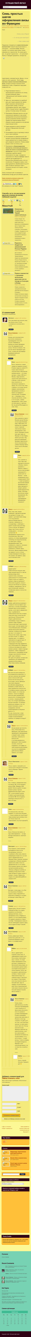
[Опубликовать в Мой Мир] (17, 200)
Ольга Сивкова (10, 27)
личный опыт (16, 25)
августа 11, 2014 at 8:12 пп (19, 906)
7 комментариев (15, 1159)
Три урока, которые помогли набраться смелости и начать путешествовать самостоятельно (14, 1302)
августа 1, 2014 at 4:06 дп (21, 846)
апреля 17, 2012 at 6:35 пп (22, 725)
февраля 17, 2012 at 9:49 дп (20, 566)
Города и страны (9, 25)
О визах (21, 25)
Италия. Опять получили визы (18, 1158)
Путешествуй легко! (15, 3)
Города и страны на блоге (8, 1181)
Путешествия (26, 25)
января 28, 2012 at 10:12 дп (21, 362)
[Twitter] (16, 184)
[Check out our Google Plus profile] (16, 1141)
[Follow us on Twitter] (8, 1141)
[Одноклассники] (17, 184)
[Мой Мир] (19, 184)
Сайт (18, 1111)
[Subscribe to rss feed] (4, 1141)
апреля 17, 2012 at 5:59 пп (19, 670)
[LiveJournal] (21, 184)
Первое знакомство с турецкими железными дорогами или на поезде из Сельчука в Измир (21, 278)
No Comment (14, 1166)
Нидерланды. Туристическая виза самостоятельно (18, 1152)
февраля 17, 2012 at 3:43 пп (19, 600)
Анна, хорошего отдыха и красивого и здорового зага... (15, 1282)
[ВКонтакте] (14, 184)
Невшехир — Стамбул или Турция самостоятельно (20, 212)
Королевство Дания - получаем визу (10, 1299)
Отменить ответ (13, 1078)
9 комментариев (15, 1154)
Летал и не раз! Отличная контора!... (19, 1273)
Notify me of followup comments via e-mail (14, 1118)
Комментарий (5, 1085)
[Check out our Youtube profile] (13, 1141)
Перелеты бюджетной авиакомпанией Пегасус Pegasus (20, 246)
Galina (4, 1078)
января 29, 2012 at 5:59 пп (18, 509)
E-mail (19, 1107)
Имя (18, 1103)
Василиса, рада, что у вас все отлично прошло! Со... (14, 1270)
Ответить (11, 329)
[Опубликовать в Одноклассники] (9, 200)
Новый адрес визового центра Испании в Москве (18, 1164)
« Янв (7, 1325)
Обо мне (4, 1290)
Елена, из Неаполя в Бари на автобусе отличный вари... (16, 1278)
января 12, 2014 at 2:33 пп (18, 809)
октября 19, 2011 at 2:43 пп (20, 318)
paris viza (27, 27)
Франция (4, 27)
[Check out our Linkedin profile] (10, 1141)
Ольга (10, 509)
